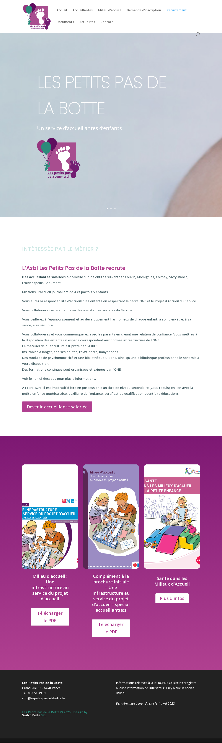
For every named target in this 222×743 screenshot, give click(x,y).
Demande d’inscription (144, 10)
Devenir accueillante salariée (57, 407)
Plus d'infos (172, 598)
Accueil (62, 10)
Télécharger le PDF (50, 616)
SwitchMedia (31, 715)
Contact (107, 22)
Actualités (87, 22)
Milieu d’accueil (109, 10)
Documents (65, 22)
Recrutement (177, 10)
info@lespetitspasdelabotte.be (43, 698)
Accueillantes (83, 10)
